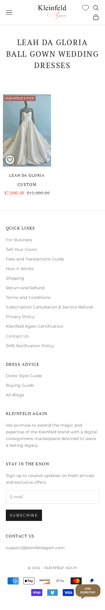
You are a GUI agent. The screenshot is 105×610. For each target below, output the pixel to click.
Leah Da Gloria (27, 175)
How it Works (20, 268)
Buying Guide (20, 385)
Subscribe (24, 515)
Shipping (15, 278)
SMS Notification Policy (30, 345)
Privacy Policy (20, 316)
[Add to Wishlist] (10, 160)
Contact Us (17, 336)
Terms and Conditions (28, 297)
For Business (19, 239)
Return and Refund (25, 287)
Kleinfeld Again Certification (34, 326)
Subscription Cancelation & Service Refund (49, 307)
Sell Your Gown (21, 249)
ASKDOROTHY (88, 590)
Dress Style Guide (24, 375)
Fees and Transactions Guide (35, 259)
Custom (27, 184)
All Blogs (15, 395)
